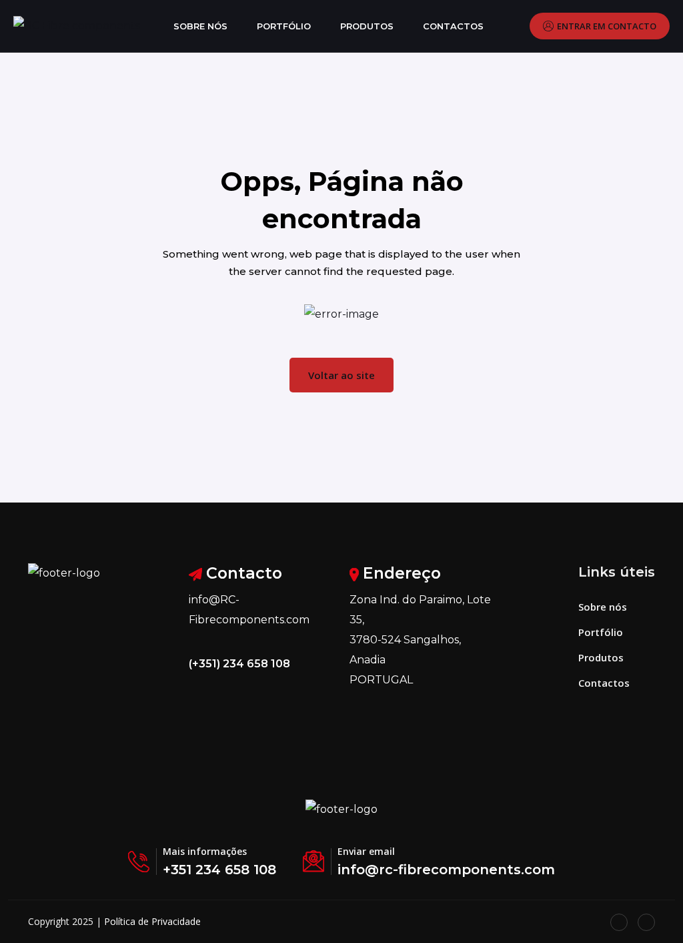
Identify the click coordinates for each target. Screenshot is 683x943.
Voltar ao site (341, 375)
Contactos (453, 26)
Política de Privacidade (152, 921)
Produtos (367, 26)
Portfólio (284, 26)
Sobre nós (200, 26)
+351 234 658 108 (219, 870)
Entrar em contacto (606, 26)
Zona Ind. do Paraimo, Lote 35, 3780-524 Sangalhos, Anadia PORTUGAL (420, 639)
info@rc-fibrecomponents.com (446, 870)
